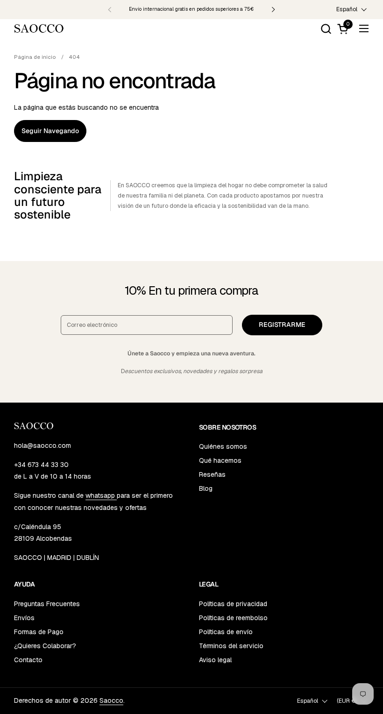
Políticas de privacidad (233, 604)
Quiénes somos (223, 446)
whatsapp (101, 495)
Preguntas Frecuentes (47, 604)
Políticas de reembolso (233, 618)
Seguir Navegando (50, 131)
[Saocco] (39, 28)
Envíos (24, 618)
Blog (206, 488)
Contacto (28, 660)
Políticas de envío (226, 632)
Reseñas (212, 474)
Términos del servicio (231, 646)
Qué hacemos (220, 460)
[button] (326, 29)
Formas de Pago (39, 632)
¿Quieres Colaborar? (45, 646)
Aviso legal (215, 660)
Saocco (111, 700)
